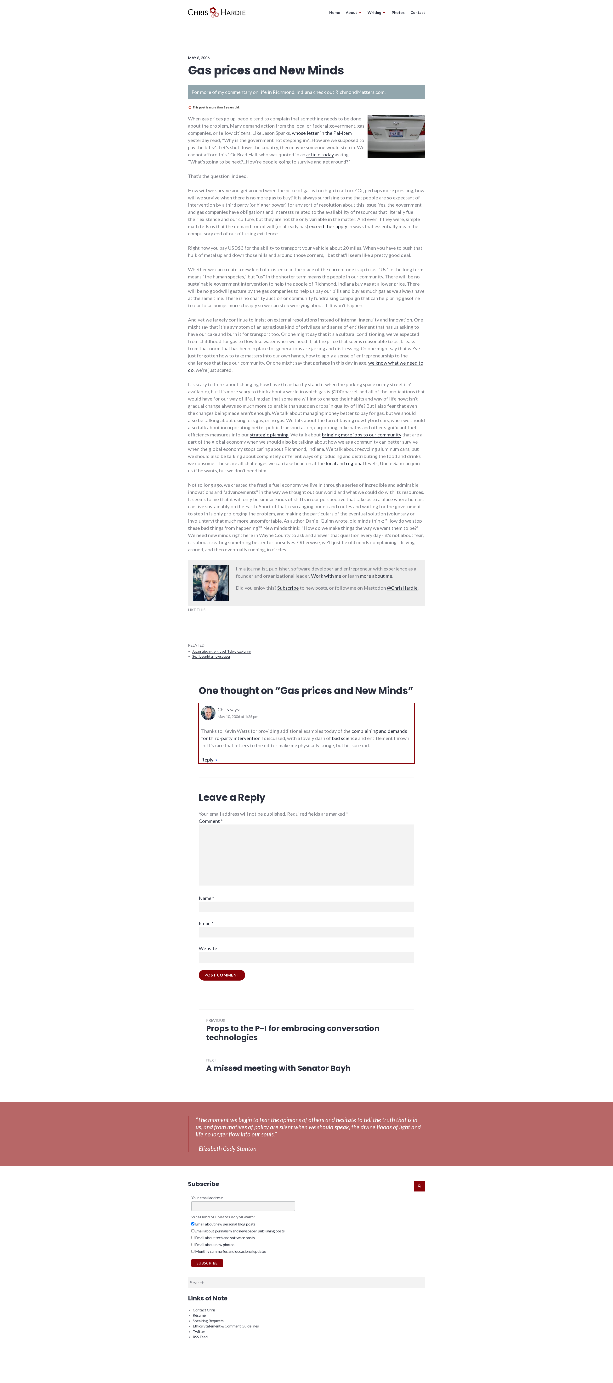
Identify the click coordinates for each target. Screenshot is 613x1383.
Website (208, 948)
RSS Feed (200, 1336)
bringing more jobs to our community (361, 434)
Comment (211, 821)
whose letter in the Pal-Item (322, 133)
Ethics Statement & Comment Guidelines (226, 1326)
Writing (374, 12)
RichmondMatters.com (360, 92)
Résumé (199, 1315)
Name (206, 898)
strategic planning (269, 434)
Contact (417, 12)
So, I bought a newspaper (211, 656)
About (351, 12)
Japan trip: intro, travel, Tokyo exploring (221, 651)
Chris (223, 709)
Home (334, 12)
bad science (344, 738)
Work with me (326, 576)
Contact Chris (204, 1310)
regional (355, 463)
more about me (376, 576)
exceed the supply (328, 226)
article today (320, 154)
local (331, 463)
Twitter (199, 1331)
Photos (398, 12)
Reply (207, 759)
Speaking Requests (208, 1320)
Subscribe (288, 588)
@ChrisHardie (402, 588)
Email (206, 923)
